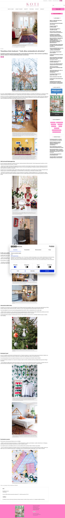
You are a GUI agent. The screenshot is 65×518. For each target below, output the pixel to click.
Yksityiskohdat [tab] (26, 249)
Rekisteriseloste (36, 509)
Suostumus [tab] (15, 249)
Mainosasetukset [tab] (38, 249)
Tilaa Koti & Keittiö (36, 505)
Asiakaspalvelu (36, 507)
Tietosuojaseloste (36, 508)
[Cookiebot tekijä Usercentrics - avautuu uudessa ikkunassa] (49, 246)
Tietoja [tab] (49, 249)
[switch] (26, 267)
